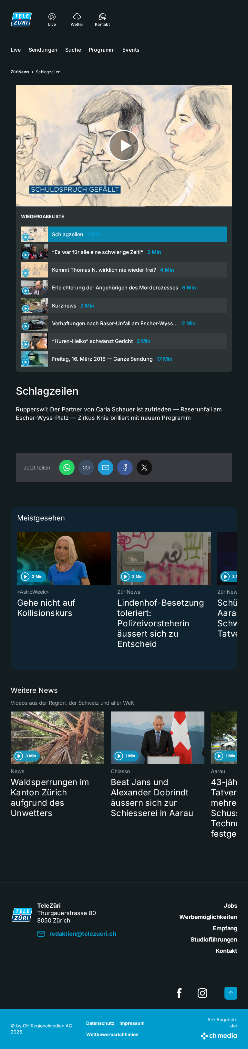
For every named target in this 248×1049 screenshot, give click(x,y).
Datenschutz (100, 1023)
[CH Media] (219, 1035)
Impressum (132, 1023)
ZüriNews (20, 71)
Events (131, 49)
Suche (73, 49)
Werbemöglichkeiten (208, 916)
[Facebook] (125, 467)
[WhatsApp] (67, 467)
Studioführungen (214, 939)
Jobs (230, 905)
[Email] (105, 467)
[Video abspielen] (124, 146)
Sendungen (43, 49)
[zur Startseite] (21, 19)
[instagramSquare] (202, 993)
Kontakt (226, 950)
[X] (144, 467)
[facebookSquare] (179, 993)
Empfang (225, 928)
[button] (86, 467)
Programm (102, 49)
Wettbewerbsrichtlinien (112, 1034)
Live (16, 49)
